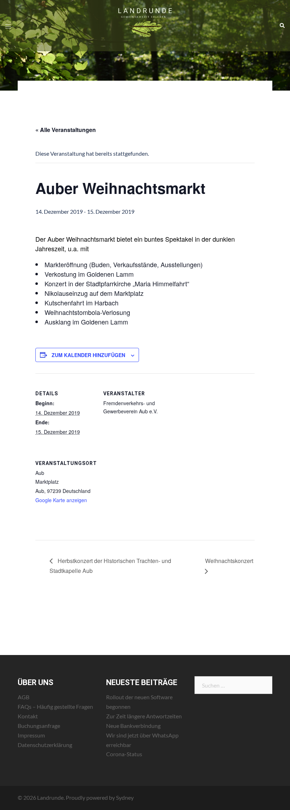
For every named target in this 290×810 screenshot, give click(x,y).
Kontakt (28, 716)
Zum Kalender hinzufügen (88, 354)
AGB (23, 697)
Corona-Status (124, 754)
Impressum (31, 735)
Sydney (125, 797)
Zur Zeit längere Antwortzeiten (144, 716)
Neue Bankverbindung (133, 725)
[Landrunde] (145, 25)
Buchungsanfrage (39, 725)
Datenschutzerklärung (45, 744)
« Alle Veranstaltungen (65, 130)
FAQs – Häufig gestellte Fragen (55, 706)
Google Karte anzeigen (61, 500)
